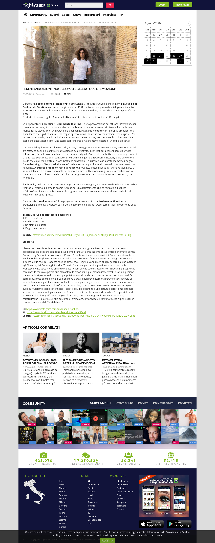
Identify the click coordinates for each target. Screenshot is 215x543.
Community (38, 15)
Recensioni (92, 15)
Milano (62, 502)
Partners (92, 516)
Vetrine (91, 509)
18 (154, 50)
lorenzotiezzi (85, 366)
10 (147, 45)
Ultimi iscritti (100, 403)
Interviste (109, 15)
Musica (67, 94)
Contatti (120, 509)
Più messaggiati (163, 403)
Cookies (120, 498)
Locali (66, 15)
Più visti (143, 403)
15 (180, 45)
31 (174, 34)
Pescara (63, 516)
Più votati (184, 403)
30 (167, 34)
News (77, 15)
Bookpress (41, 94)
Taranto (63, 495)
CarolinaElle (44, 366)
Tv (121, 15)
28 (154, 34)
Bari (61, 481)
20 (167, 50)
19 (160, 50)
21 (174, 50)
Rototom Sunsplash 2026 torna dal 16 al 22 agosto (40, 362)
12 (160, 45)
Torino (62, 509)
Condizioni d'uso (125, 491)
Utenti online (124, 403)
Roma (62, 491)
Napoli (62, 488)
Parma (62, 512)
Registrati (182, 5)
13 (167, 45)
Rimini (62, 523)
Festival (91, 491)
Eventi (54, 15)
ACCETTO (107, 540)
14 (174, 45)
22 (180, 50)
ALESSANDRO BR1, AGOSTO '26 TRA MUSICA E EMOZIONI (78, 362)
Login (162, 5)
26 (160, 55)
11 (154, 45)
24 (147, 55)
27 (147, 34)
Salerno (62, 519)
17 (147, 50)
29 (160, 34)
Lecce (61, 484)
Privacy (120, 495)
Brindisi (62, 527)
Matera (62, 498)
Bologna (63, 505)
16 (187, 45)
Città (53, 5)
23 (187, 50)
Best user (121, 488)
